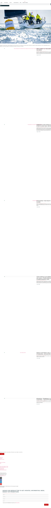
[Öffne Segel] (2, 2)
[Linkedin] (1, 482)
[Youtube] (1, 484)
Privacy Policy (17, 502)
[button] (4, 5)
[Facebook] (1, 480)
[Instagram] (1, 478)
